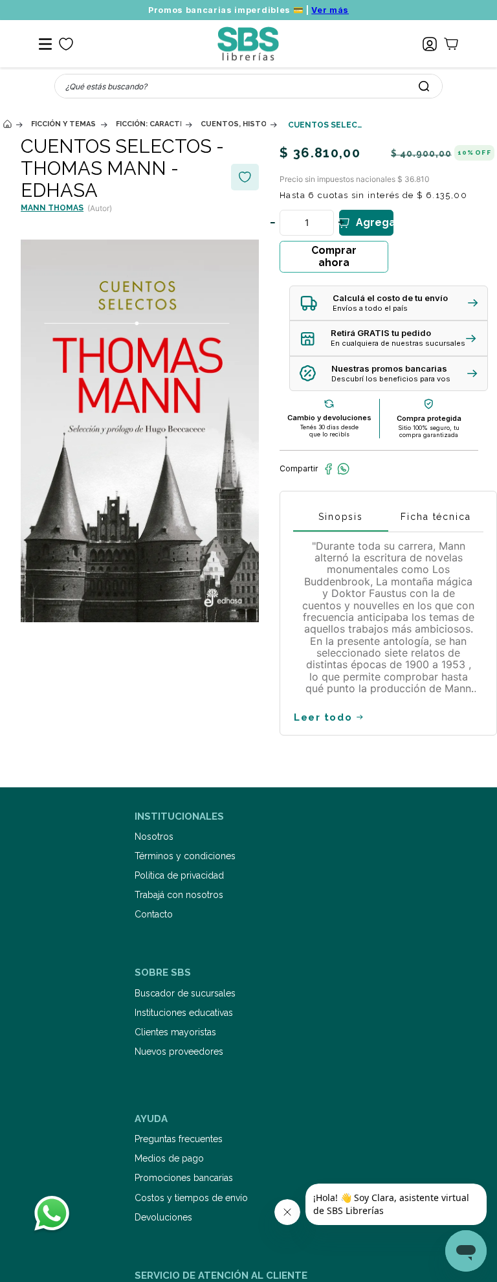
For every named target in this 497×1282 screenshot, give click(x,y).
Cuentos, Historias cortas (233, 124)
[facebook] (328, 468)
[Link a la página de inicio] (7, 124)
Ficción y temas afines (63, 124)
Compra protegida (429, 418)
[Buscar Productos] (424, 86)
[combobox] (248, 86)
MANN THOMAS (52, 207)
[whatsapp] (343, 468)
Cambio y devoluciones (329, 417)
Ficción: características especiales (148, 124)
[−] (272, 222)
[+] (341, 222)
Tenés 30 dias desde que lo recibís (329, 430)
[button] (388, 303)
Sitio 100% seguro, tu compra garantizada (428, 431)
